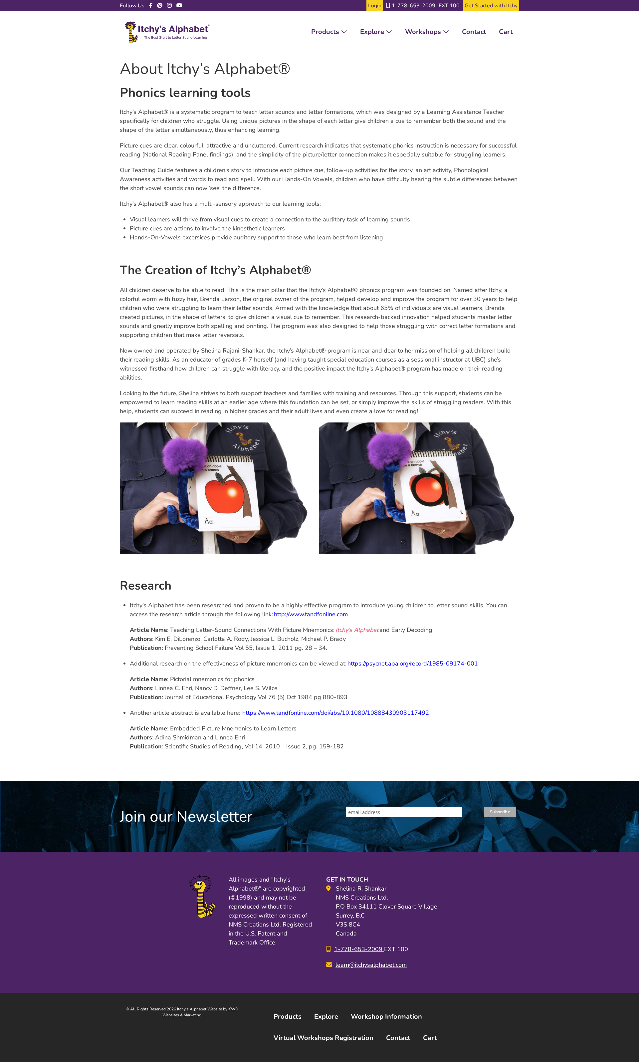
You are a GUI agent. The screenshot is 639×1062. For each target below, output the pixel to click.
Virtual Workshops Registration (323, 1037)
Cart (506, 31)
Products (326, 31)
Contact (474, 31)
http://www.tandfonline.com (311, 614)
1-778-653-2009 (412, 5)
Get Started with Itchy (491, 5)
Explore (373, 31)
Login (374, 5)
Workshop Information (386, 1016)
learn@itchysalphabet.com (371, 965)
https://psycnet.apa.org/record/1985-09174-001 (412, 663)
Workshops (424, 31)
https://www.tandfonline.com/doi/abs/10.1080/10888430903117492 (336, 713)
